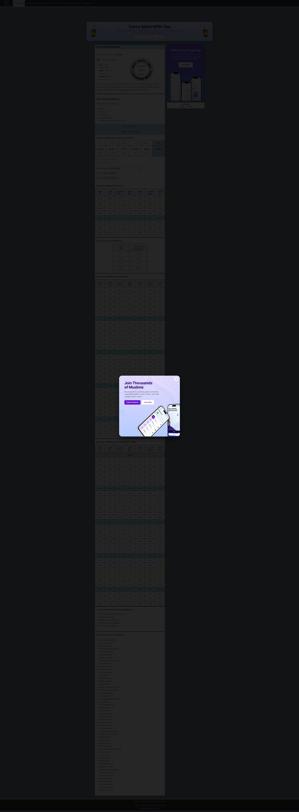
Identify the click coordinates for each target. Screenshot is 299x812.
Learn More (148, 402)
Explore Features (132, 402)
